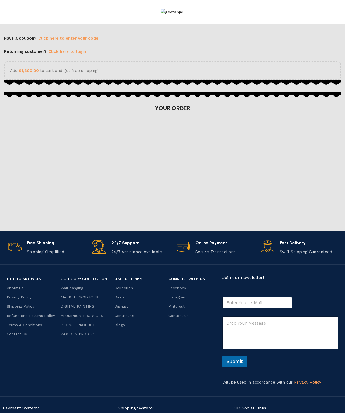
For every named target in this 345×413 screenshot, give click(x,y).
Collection (124, 288)
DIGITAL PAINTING (77, 306)
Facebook (177, 288)
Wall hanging (72, 288)
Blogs (120, 325)
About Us (15, 288)
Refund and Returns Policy (31, 316)
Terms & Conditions (24, 325)
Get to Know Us (24, 279)
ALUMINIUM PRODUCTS (82, 316)
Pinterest (176, 306)
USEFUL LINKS (128, 279)
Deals (120, 297)
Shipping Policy (20, 306)
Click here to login (67, 51)
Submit (234, 361)
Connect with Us (186, 279)
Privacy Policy (19, 297)
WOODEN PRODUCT (78, 334)
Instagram (177, 297)
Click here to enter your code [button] (68, 38)
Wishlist (121, 306)
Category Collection (84, 279)
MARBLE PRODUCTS (79, 297)
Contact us (178, 316)
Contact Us (17, 334)
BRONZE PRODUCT (78, 325)
